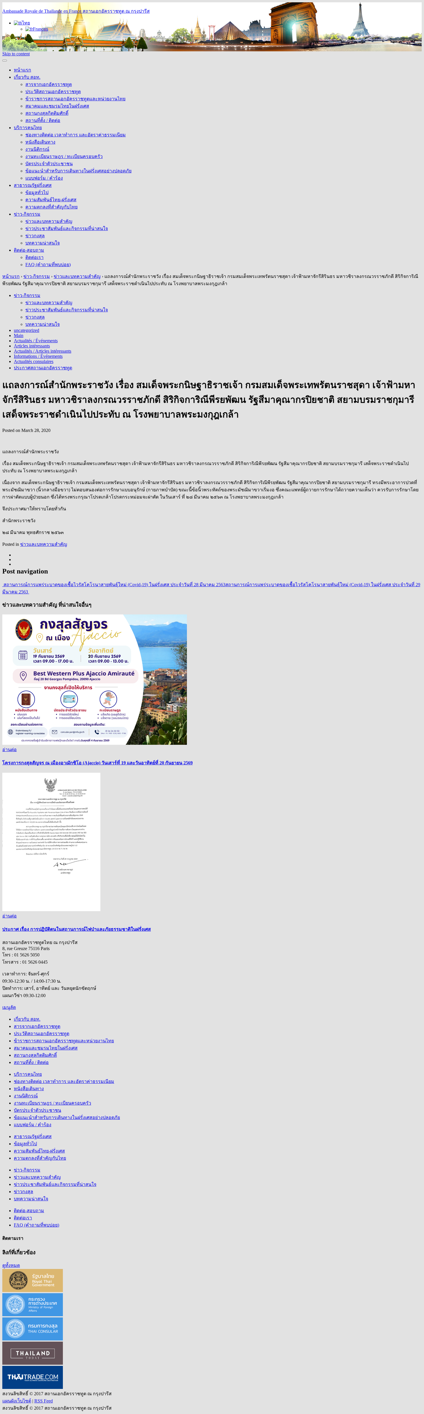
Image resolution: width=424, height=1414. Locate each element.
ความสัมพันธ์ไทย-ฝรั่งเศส (50, 199)
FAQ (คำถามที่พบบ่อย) (48, 264)
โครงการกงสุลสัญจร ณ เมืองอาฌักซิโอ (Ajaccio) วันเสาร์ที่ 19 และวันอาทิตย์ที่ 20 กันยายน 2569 (97, 762)
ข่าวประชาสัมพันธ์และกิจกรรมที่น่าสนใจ (66, 228)
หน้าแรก (22, 69)
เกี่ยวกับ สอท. (27, 77)
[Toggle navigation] (4, 60)
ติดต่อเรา (34, 257)
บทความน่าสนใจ (42, 242)
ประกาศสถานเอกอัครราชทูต (43, 367)
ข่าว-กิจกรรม (27, 214)
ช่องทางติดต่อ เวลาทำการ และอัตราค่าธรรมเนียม (75, 134)
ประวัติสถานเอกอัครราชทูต (53, 91)
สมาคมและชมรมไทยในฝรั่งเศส (57, 106)
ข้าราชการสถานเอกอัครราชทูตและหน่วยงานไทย (75, 98)
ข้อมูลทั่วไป (36, 192)
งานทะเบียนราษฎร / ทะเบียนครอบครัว (64, 156)
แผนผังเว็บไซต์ (16, 1400)
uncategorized (26, 330)
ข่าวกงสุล (35, 235)
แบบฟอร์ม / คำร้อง (44, 178)
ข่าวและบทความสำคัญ (48, 221)
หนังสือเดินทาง (40, 142)
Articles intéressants (32, 345)
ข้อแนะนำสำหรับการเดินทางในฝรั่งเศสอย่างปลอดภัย (78, 170)
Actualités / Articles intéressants (42, 351)
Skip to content (16, 53)
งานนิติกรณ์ (37, 149)
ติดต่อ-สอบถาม (29, 250)
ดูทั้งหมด (11, 1265)
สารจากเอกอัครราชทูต (48, 84)
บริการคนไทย (28, 127)
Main (18, 335)
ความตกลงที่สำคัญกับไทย (51, 206)
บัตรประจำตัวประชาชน (49, 163)
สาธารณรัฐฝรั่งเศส (33, 185)
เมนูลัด (9, 1007)
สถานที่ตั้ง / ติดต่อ (42, 120)
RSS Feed (43, 1400)
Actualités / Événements (36, 340)
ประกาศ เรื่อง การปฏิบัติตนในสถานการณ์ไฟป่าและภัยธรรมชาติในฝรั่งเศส (76, 929)
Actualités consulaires (33, 361)
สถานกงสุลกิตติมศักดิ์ (46, 113)
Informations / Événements (38, 356)
